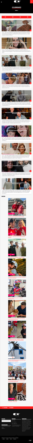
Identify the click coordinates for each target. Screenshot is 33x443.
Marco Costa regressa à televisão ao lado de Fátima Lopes (17, 148)
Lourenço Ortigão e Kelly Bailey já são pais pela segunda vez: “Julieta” (17, 78)
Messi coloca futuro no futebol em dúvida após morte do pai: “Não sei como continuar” (16, 113)
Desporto (7, 108)
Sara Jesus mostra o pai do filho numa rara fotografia (16, 130)
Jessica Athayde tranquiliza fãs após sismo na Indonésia (16, 42)
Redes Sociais (12, 20)
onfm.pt (14, 420)
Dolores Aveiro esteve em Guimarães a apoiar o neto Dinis (16, 60)
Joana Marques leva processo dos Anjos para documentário (16, 165)
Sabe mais (3, 428)
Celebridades (4, 20)
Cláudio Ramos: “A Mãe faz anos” (12, 401)
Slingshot (17, 437)
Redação (3, 47)
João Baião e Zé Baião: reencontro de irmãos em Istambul (16, 216)
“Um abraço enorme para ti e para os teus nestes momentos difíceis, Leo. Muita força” (17, 183)
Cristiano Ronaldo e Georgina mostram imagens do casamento (16, 25)
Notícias (7, 20)
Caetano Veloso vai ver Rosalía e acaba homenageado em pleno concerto (16, 95)
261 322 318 (14, 422)
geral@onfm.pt (15, 423)
